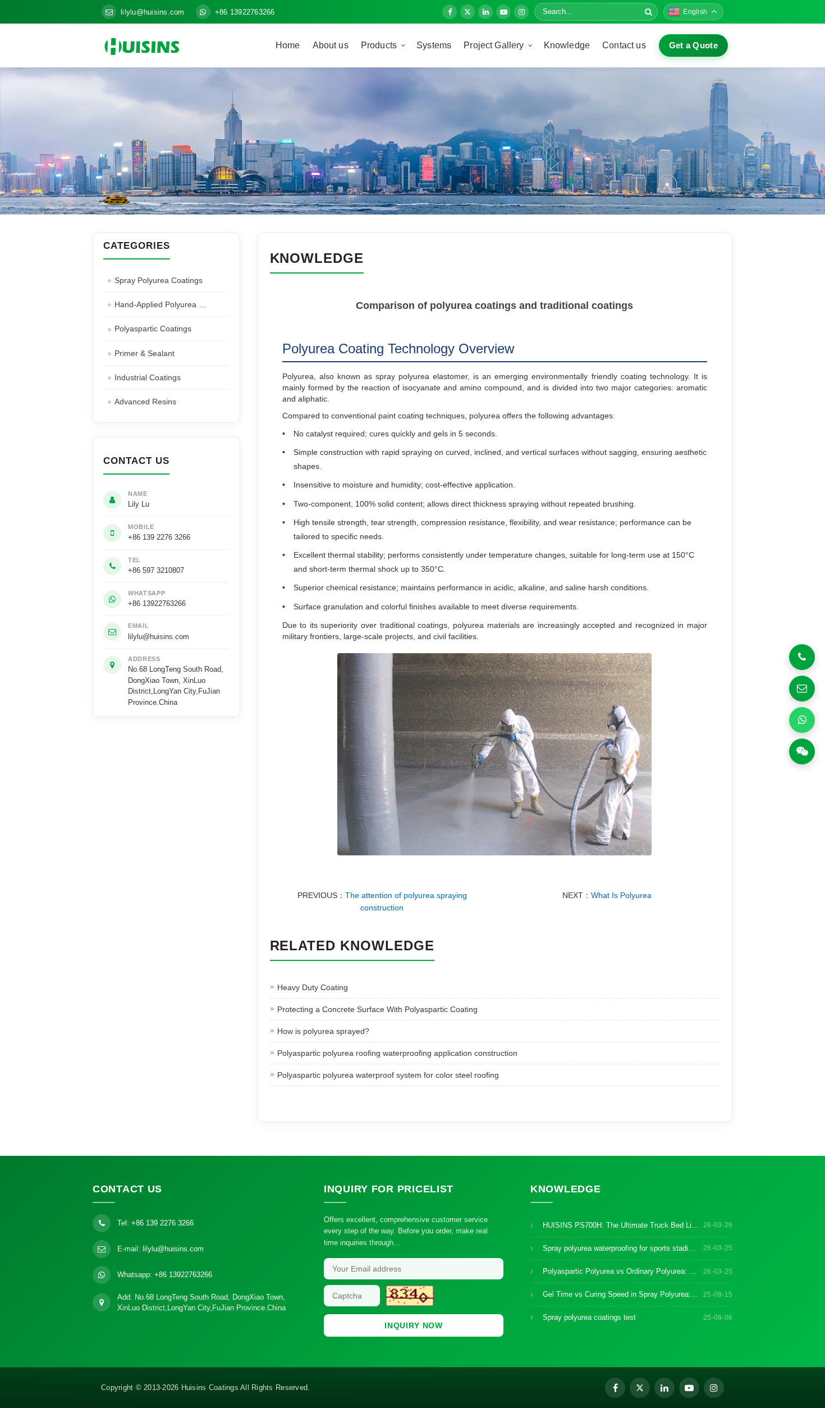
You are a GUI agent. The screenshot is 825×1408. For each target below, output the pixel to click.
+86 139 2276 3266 (159, 537)
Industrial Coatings (147, 377)
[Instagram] (521, 11)
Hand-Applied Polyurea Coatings (172, 304)
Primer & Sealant (144, 353)
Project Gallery (494, 45)
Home (288, 45)
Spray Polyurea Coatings (158, 280)
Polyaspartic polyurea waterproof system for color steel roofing (388, 1074)
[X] (467, 11)
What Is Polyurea (621, 895)
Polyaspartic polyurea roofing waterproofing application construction (397, 1053)
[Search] (648, 11)
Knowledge (567, 45)
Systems (433, 45)
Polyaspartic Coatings (152, 328)
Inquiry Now (413, 1325)
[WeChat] (802, 751)
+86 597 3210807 (156, 570)
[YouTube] (503, 11)
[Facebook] (449, 11)
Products (379, 45)
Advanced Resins (145, 401)
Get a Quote (693, 45)
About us (331, 45)
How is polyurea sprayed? (323, 1031)
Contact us (624, 45)
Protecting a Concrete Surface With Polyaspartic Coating (377, 1009)
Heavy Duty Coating (312, 987)
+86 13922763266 (245, 12)
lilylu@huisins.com (153, 12)
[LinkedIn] (485, 11)
